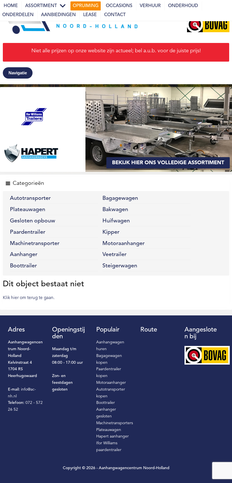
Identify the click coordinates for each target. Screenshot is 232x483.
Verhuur (150, 6)
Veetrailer (114, 254)
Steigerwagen (119, 266)
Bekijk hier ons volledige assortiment (168, 162)
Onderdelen (18, 15)
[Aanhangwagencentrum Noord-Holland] (70, 24)
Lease (90, 15)
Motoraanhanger (123, 243)
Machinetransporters (114, 423)
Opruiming (85, 6)
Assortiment (41, 6)
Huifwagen (116, 221)
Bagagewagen (120, 198)
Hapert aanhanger (112, 436)
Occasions (119, 6)
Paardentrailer (27, 232)
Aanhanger (23, 254)
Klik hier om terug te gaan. (29, 298)
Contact (115, 15)
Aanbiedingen (58, 15)
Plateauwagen (27, 210)
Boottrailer (23, 266)
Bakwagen (115, 210)
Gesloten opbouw (32, 221)
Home (11, 6)
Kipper (110, 232)
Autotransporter (30, 198)
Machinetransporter (34, 243)
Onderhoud (183, 6)
